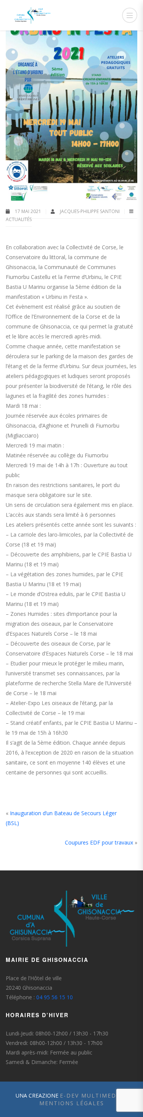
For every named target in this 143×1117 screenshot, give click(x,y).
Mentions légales (71, 1103)
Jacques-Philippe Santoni (90, 211)
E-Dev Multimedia (91, 1095)
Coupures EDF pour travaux (99, 842)
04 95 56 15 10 (54, 997)
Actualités (19, 219)
